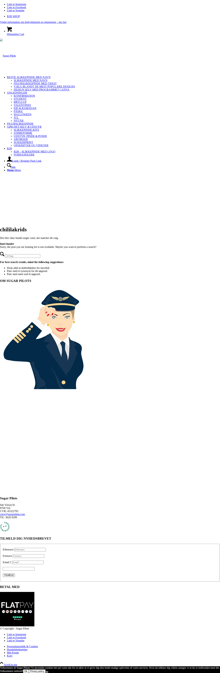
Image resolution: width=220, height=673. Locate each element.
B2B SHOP (13, 16)
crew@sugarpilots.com (12, 514)
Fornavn (7, 555)
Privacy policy (37, 671)
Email (7, 562)
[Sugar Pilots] (8, 55)
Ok (25, 671)
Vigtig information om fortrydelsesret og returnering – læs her (33, 22)
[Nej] (47, 671)
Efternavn (8, 549)
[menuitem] (113, 16)
